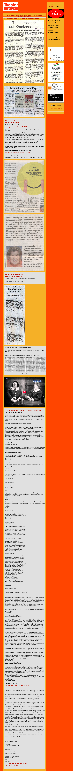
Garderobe (50, 20)
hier (21, 279)
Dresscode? (58, 20)
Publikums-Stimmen (53, 27)
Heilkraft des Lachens (20, 281)
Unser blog (50, 29)
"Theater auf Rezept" (17, 155)
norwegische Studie (16, 146)
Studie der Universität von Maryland (23, 148)
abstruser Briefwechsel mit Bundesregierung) (16, 124)
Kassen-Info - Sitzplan (53, 25)
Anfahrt (50, 22)
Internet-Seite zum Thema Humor (14, 278)
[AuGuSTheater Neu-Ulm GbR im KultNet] (56, 105)
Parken (55, 22)
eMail (57, 6)
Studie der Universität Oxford (26, 150)
